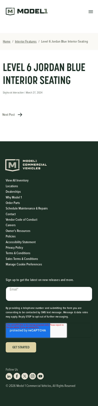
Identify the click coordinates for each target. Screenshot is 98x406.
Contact (11, 214)
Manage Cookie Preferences (24, 264)
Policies (11, 236)
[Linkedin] (9, 376)
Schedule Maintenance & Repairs (27, 208)
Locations (12, 186)
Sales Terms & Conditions (22, 258)
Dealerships (13, 191)
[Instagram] (32, 376)
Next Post (8, 114)
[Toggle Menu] (90, 11)
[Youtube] (40, 376)
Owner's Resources (18, 230)
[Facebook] (17, 376)
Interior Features (26, 41)
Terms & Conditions (18, 253)
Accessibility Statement (21, 242)
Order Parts (13, 202)
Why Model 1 (14, 197)
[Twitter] (24, 376)
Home (7, 41)
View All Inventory (17, 180)
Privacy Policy (14, 247)
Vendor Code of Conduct (21, 219)
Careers (11, 225)
